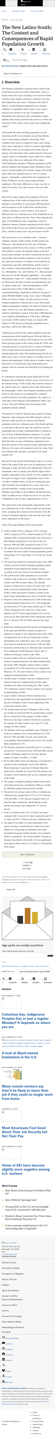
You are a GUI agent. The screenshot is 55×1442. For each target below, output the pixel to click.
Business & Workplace (10, 966)
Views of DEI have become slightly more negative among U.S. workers (26, 1169)
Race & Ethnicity (9, 1279)
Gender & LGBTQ (9, 1296)
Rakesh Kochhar (11, 66)
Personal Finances (42, 966)
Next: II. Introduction (27, 855)
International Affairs (11, 1268)
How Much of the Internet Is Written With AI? (28, 1192)
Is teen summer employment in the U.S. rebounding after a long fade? (26, 1227)
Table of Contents (11, 73)
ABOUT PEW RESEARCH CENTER (14, 1388)
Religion (5, 1284)
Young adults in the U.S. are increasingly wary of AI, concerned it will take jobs (26, 1208)
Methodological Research (13, 1327)
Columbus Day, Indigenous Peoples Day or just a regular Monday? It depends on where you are (26, 1020)
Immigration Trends (27, 966)
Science (5, 1310)
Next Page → (27, 868)
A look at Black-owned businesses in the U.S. (20, 1055)
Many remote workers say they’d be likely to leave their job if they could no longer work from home (27, 1092)
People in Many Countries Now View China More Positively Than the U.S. (28, 1217)
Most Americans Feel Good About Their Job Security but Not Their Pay (24, 1132)
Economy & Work (9, 1305)
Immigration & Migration (13, 1273)
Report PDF (11, 889)
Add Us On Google (19, 60)
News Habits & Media (11, 1321)
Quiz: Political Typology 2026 (21, 1200)
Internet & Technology (12, 1316)
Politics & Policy (9, 1262)
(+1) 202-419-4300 (9, 1254)
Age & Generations (10, 1290)
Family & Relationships (12, 1299)
